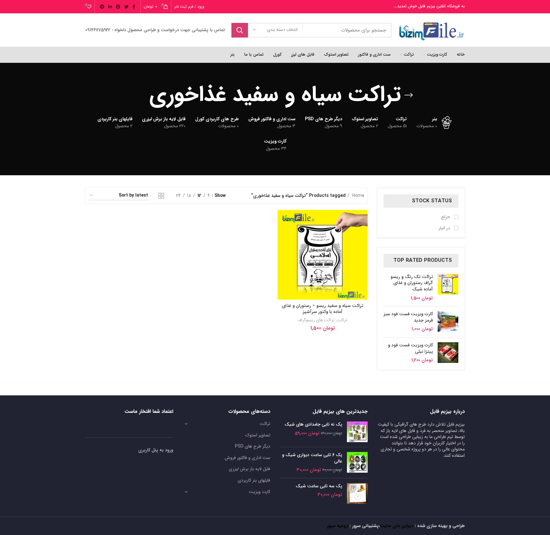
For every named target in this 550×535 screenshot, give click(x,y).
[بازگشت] (409, 95)
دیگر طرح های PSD (252, 446)
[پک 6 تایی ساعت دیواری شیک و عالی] (357, 462)
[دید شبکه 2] (161, 196)
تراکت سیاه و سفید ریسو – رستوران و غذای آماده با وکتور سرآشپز (322, 309)
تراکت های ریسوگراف (316, 320)
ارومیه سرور (337, 525)
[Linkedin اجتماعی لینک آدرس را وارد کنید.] (110, 7)
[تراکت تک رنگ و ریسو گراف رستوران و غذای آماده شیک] (448, 287)
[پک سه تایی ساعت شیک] (357, 493)
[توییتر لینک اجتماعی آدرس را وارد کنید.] (126, 7)
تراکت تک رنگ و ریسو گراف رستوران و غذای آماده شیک (412, 283)
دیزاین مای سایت (396, 525)
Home (357, 195)
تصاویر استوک (257, 435)
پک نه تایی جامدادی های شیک (313, 424)
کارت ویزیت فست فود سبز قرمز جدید (408, 317)
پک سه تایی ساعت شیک (319, 486)
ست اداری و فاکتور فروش (247, 457)
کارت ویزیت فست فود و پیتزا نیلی (410, 348)
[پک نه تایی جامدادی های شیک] (357, 431)
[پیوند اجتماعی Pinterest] (118, 7)
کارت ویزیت (259, 491)
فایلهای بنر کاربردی (254, 480)
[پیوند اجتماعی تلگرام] (102, 7)
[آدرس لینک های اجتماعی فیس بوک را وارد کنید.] (133, 7)
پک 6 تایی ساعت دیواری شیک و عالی (312, 458)
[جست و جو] (239, 30)
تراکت (342, 320)
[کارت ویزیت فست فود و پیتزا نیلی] (448, 353)
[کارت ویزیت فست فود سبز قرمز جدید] (448, 321)
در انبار (445, 228)
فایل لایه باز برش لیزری (249, 468)
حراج (446, 217)
